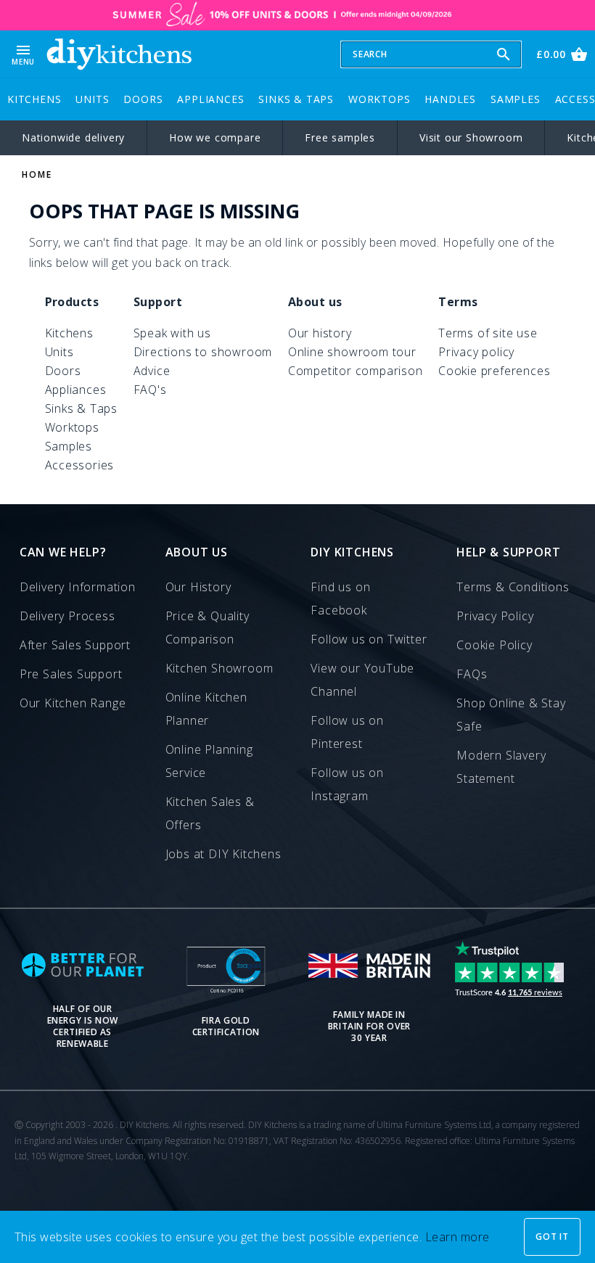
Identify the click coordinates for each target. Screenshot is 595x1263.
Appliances (210, 99)
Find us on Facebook (340, 598)
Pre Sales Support (71, 674)
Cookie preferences (494, 371)
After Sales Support (75, 645)
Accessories (80, 465)
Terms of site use (488, 333)
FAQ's (150, 390)
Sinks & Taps (296, 99)
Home (37, 174)
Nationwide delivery (73, 137)
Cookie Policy (494, 645)
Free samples (340, 137)
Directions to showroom (203, 352)
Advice (152, 371)
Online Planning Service (209, 761)
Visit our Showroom (470, 137)
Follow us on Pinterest (347, 732)
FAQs (471, 674)
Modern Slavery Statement (501, 766)
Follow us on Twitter (369, 639)
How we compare (214, 137)
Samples (516, 99)
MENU (23, 54)
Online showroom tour (352, 352)
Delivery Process (67, 616)
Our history (320, 333)
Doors (143, 99)
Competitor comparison (355, 371)
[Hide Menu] (119, 54)
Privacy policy (476, 352)
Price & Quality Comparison (207, 627)
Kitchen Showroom (219, 668)
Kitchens (34, 99)
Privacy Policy (494, 616)
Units (92, 99)
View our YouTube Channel (362, 679)
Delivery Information (78, 587)
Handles (450, 99)
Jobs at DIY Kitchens (223, 854)
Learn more (457, 1237)
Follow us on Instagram (347, 784)
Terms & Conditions (512, 587)
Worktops (379, 99)
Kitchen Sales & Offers (210, 813)
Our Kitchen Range (73, 703)
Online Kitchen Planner (206, 708)
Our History (198, 587)
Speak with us (172, 333)
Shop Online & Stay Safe (510, 714)
